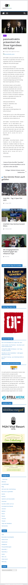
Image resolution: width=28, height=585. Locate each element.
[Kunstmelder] (3, 13)
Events (3, 494)
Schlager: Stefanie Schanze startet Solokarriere (15, 171)
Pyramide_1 (4, 549)
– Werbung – (5, 479)
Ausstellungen (5, 484)
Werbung (4, 561)
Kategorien (4, 544)
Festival (3, 496)
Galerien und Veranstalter (8, 499)
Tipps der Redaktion (7, 523)
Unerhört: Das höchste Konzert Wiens (14, 225)
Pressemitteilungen (6, 547)
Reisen (3, 516)
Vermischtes (5, 526)
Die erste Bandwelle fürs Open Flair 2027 (12, 342)
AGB (3, 534)
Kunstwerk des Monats (7, 506)
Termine (4, 518)
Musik (5, 35)
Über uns (4, 556)
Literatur (4, 508)
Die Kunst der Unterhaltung (9, 489)
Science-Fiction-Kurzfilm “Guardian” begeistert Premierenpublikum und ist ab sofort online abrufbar (14, 164)
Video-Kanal (5, 559)
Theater (4, 521)
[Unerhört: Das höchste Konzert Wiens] (14, 210)
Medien (3, 511)
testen (3, 554)
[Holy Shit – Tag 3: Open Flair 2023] (14, 184)
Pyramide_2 (4, 551)
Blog (3, 486)
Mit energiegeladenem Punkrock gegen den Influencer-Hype (11, 252)
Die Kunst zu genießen (7, 491)
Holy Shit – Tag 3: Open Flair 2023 (12, 199)
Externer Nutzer (16, 51)
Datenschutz (5, 539)
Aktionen (4, 481)
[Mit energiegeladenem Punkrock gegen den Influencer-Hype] (14, 235)
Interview (4, 501)
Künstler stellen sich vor (8, 504)
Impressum (4, 542)
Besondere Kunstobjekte (8, 537)
